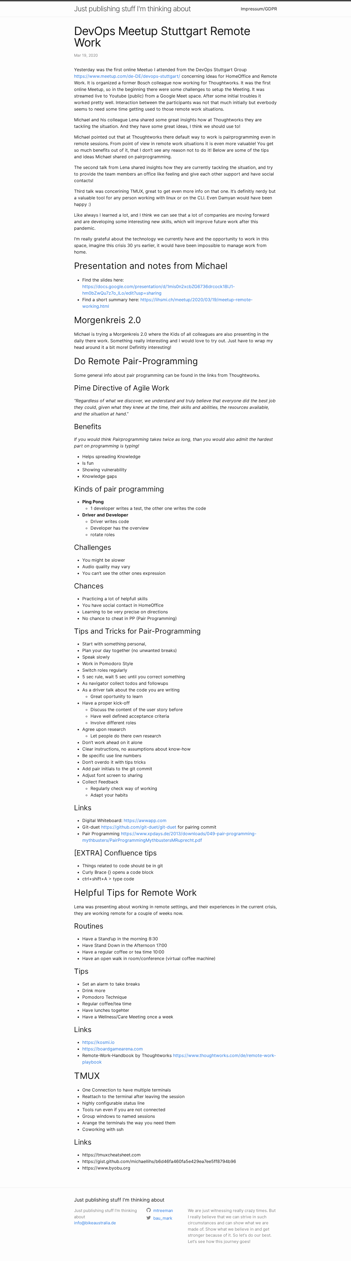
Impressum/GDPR (259, 9)
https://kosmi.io (98, 1042)
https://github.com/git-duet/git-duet (138, 827)
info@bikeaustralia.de (95, 1222)
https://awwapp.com (145, 820)
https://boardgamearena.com (112, 1049)
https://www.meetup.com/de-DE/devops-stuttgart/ (127, 76)
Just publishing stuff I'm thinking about (132, 8)
